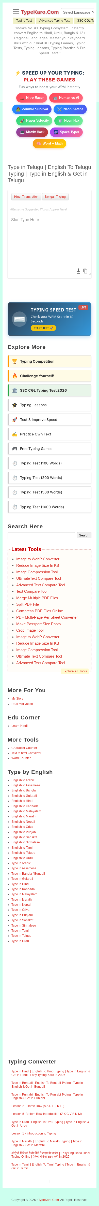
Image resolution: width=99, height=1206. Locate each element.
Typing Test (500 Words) (37, 492)
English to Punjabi (24, 832)
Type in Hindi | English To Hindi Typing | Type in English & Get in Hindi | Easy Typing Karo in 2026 (50, 1073)
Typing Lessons (29, 405)
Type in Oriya (20, 910)
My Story (17, 698)
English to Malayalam (26, 811)
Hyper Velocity (34, 121)
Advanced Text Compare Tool (40, 585)
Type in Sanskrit (22, 920)
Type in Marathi (21, 899)
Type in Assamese (23, 868)
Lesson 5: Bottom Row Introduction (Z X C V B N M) (46, 1114)
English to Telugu (23, 853)
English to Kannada (25, 806)
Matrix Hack (32, 132)
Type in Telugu (21, 936)
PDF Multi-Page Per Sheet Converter (47, 617)
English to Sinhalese (25, 842)
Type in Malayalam (24, 894)
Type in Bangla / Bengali (28, 873)
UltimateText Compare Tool (38, 578)
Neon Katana (70, 109)
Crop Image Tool (29, 630)
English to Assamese (25, 785)
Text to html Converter (26, 753)
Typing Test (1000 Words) (38, 506)
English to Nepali (23, 822)
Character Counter (24, 748)
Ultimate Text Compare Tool (39, 656)
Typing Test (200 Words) (37, 477)
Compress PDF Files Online (39, 611)
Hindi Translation (26, 196)
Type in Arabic (21, 863)
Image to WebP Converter (37, 559)
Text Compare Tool (31, 591)
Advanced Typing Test (54, 20)
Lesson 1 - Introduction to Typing (33, 1133)
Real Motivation (22, 704)
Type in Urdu (20, 941)
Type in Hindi (20, 884)
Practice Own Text (31, 434)
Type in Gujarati (22, 879)
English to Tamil (22, 847)
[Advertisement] (49, 1001)
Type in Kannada (23, 889)
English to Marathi (23, 816)
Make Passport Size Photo (38, 624)
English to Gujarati (24, 796)
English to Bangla (23, 790)
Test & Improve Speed (34, 419)
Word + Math (49, 143)
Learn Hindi (19, 726)
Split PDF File (27, 604)
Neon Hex (68, 121)
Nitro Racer (32, 98)
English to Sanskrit (24, 837)
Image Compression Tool (37, 572)
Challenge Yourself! (33, 375)
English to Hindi (22, 801)
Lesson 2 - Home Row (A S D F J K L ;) (37, 1106)
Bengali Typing (55, 196)
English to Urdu (22, 858)
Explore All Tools (74, 671)
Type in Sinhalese (23, 925)
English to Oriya (22, 827)
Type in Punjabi (22, 915)
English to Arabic (23, 780)
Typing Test (24, 20)
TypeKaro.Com (40, 12)
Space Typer (66, 132)
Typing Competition (33, 361)
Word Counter (21, 758)
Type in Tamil (20, 930)
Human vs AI (66, 98)
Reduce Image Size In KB (37, 565)
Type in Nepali (21, 904)
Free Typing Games (32, 448)
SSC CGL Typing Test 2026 (39, 390)
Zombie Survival (32, 109)
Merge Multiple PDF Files (37, 598)
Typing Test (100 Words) (37, 463)
